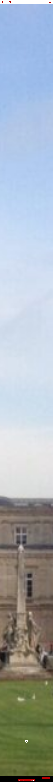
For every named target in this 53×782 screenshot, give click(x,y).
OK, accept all (45, 778)
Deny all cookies (23, 780)
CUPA (7, 2)
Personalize (32, 780)
